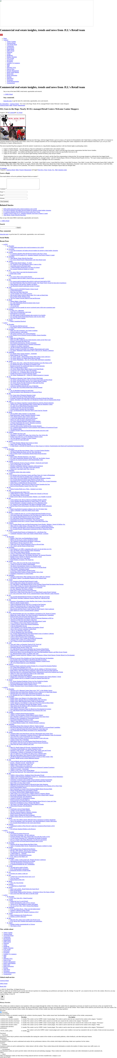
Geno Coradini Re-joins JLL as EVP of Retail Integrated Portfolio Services (30, 513)
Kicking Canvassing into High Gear (20, 341)
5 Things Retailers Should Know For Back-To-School (25, 267)
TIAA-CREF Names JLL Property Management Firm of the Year (28, 586)
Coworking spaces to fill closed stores (20, 266)
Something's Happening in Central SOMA (21, 573)
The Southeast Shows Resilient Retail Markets (22, 849)
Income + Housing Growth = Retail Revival (22, 763)
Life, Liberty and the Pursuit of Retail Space (22, 546)
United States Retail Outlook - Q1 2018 (21, 263)
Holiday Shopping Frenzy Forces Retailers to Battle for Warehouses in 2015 (30, 686)
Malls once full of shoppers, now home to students (23, 330)
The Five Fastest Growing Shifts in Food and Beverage (25, 298)
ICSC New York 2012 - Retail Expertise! (21, 898)
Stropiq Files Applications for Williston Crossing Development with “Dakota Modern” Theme (35, 676)
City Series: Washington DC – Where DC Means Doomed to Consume (29, 375)
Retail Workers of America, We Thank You (21, 559)
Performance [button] (3, 1038)
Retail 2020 (3, 986)
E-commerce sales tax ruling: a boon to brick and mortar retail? (27, 278)
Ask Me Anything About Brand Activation (21, 347)
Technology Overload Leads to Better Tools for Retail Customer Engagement (31, 779)
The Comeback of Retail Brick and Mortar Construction (25, 541)
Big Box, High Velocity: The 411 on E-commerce (23, 850)
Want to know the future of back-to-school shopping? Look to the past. (29, 738)
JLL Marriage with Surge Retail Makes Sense (22, 852)
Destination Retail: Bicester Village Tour (21, 647)
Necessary (5, 1012)
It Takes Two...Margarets (17, 310)
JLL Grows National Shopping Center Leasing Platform (25, 421)
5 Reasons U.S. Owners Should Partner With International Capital (28, 621)
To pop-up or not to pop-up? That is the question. (23, 370)
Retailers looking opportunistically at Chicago (22, 924)
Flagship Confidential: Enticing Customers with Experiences (26, 466)
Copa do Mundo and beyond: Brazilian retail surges (24, 761)
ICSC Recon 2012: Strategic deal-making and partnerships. (26, 921)
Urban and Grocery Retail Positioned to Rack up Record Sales (27, 544)
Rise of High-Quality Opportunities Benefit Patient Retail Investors (28, 453)
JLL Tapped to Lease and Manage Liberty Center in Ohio (25, 264)
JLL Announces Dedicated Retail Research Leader (24, 581)
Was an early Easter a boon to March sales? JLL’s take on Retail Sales (29, 295)
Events (49, 170)
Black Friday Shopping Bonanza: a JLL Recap (23, 456)
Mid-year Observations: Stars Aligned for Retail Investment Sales (27, 755)
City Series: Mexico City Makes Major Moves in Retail (25, 358)
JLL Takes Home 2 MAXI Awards (19, 495)
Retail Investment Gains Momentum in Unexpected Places (26, 392)
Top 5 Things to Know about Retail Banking (22, 641)
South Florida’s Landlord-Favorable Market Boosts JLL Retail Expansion (30, 650)
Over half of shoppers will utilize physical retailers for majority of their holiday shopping (27, 210)
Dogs (45, 170)
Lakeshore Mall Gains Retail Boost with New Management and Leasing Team (31, 733)
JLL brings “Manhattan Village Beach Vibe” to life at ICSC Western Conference (32, 350)
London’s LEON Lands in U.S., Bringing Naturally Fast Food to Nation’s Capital (25, 213)
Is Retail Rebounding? (16, 290)
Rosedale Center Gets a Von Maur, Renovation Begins (25, 467)
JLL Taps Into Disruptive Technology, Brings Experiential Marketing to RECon (31, 618)
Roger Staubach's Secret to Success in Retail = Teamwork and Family (29, 463)
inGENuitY (10, 60)
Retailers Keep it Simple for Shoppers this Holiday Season (26, 556)
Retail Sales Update (15, 273)
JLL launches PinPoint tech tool (18, 326)
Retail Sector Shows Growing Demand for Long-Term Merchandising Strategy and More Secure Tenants (38, 652)
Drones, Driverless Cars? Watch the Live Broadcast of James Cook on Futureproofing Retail (35, 399)
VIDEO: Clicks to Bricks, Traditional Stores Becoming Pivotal (27, 775)
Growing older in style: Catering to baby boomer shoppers (26, 426)
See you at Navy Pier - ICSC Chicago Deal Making (24, 906)
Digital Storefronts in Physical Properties (21, 813)
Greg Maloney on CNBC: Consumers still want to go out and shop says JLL (31, 549)
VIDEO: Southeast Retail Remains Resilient (22, 713)
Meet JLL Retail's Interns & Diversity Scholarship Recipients (26, 747)
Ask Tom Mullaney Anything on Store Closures (23, 438)
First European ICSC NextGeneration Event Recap (24, 646)
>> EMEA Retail (8, 94)
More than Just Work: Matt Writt (19, 292)
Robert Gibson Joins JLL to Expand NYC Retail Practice (25, 816)
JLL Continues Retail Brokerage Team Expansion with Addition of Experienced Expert (33, 427)
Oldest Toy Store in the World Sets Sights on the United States (27, 673)
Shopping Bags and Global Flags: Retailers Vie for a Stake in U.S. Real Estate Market (33, 692)
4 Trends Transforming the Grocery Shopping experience (25, 423)
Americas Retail (11, 43)
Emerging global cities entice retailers (20, 472)
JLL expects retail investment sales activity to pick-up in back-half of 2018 (30, 281)
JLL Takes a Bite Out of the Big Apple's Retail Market (25, 563)
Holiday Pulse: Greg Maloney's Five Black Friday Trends (25, 698)
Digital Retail (10, 49)
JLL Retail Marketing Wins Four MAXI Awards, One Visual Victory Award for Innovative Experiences (38, 283)
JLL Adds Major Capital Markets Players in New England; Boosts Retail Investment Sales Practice (37, 584)
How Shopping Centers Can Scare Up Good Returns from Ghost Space (29, 716)
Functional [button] (3, 1033)
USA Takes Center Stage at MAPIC (20, 552)
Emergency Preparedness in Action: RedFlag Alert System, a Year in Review (31, 601)
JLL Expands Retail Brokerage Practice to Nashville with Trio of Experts (30, 596)
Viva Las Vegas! (14, 878)
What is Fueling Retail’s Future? (19, 367)
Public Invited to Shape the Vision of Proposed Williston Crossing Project (30, 661)
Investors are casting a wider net (19, 873)
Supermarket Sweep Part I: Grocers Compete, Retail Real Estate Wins (29, 521)
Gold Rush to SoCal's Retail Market (20, 809)
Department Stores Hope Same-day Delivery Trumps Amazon (27, 726)
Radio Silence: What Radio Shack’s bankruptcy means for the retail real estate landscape (34, 670)
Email (2, 195)
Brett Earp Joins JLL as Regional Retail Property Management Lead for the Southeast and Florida (36, 672)
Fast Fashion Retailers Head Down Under (21, 719)
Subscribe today (7, 101)
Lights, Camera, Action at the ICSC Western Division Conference (28, 859)
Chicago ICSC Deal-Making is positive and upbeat (24, 904)
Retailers (9, 77)
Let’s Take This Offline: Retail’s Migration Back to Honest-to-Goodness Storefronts (33, 819)
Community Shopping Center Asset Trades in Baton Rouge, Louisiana (29, 533)
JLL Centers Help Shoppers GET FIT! (20, 667)
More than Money (15, 304)
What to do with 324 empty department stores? (22, 419)
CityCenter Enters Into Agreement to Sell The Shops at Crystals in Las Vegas (31, 515)
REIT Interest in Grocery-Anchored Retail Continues (24, 610)
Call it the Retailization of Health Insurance (22, 862)
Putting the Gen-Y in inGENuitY (19, 901)
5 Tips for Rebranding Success (18, 626)
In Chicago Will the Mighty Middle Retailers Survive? (24, 792)
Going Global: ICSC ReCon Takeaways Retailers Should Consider (28, 499)
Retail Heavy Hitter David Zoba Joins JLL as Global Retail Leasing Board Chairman (33, 592)
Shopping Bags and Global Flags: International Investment (26, 693)
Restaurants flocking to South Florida (20, 870)
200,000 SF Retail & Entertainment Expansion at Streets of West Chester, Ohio (31, 756)
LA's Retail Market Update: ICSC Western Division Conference (27, 723)
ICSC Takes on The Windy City (19, 856)
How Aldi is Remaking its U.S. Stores (20, 424)
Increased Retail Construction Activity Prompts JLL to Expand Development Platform (33, 666)
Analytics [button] (2, 1043)
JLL (53, 170)
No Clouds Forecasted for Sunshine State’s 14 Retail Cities (26, 476)
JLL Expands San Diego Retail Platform (21, 675)
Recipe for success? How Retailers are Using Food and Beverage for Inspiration (32, 658)
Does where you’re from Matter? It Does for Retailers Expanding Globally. (30, 478)
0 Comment (11, 112)
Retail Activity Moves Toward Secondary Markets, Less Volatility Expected (30, 496)
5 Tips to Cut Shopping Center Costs (20, 630)
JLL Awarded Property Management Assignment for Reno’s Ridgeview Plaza (31, 529)
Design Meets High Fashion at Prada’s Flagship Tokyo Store (26, 572)
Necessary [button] (3, 1010)
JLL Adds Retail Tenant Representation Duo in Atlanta (25, 518)
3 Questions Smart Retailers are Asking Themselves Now (25, 749)
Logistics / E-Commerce (13, 63)
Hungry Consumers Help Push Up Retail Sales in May (25, 607)
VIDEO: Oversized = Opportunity (19, 769)
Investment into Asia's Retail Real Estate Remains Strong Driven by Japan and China (33, 801)
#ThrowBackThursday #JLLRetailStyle (21, 796)
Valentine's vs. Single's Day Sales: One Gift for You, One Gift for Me (29, 435)
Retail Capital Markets (13, 72)
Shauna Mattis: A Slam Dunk (18, 301)
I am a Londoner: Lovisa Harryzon (19, 384)
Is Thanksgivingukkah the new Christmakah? (22, 864)
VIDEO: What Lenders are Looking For (21, 766)
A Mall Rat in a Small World (18, 886)
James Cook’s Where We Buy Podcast (20, 444)
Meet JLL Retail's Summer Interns (19, 603)
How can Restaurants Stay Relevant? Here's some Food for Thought (28, 410)
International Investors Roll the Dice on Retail (22, 861)
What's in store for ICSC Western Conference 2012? (24, 912)
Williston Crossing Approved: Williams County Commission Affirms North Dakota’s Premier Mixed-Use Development (42, 655)
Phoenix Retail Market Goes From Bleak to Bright (24, 790)
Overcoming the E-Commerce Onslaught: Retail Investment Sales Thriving (30, 781)
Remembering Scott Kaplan (17, 313)
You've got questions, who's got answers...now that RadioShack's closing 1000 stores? (33, 821)
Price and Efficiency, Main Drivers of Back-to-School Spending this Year (30, 484)
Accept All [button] (12, 994)
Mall (56, 170)
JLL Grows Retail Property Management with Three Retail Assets (28, 259)
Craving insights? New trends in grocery (21, 293)
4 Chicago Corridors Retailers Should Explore (22, 570)
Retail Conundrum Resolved (18, 321)
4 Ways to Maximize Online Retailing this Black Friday (25, 553)
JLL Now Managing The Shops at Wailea (21, 589)
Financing (9, 52)
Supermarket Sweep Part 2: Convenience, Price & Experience (27, 519)
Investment (10, 61)
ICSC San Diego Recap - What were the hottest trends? (25, 909)
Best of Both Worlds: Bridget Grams (20, 296)
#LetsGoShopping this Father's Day (20, 492)
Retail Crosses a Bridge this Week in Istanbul (22, 815)
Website (2, 198)
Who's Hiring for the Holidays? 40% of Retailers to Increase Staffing (28, 706)
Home (5, 38)
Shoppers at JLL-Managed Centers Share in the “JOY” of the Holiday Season (31, 690)
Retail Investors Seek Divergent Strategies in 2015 (23, 616)
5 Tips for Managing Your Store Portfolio (21, 632)
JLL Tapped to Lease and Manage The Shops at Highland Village (28, 504)
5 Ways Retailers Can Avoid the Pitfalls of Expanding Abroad (27, 627)
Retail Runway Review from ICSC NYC (21, 543)
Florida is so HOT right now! (18, 916)
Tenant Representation (13, 81)
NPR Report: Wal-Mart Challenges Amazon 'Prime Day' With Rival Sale (30, 598)
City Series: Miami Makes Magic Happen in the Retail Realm (26, 369)
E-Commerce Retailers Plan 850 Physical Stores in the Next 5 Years (21, 212)
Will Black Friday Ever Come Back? (20, 558)
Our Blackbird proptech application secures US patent (24, 286)
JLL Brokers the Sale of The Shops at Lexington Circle (25, 364)
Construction (10, 46)
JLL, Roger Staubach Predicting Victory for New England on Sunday (29, 681)
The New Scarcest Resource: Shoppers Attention (23, 812)
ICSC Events (10, 58)
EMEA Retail (10, 50)
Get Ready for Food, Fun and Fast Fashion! (22, 407)
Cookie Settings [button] (4, 994)
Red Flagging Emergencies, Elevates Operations (23, 343)
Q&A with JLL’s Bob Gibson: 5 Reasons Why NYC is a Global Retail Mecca (31, 526)
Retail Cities (10, 74)
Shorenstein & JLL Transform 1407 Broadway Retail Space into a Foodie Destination (33, 481)
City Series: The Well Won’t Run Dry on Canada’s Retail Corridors (28, 381)
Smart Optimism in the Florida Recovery (21, 915)
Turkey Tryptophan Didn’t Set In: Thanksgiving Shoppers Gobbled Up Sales (31, 846)
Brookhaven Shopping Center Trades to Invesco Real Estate (26, 378)
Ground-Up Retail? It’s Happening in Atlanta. (22, 798)
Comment (3, 189)
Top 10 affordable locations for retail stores (21, 390)
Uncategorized (11, 83)
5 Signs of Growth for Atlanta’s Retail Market (22, 564)
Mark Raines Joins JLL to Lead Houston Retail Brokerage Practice (28, 741)
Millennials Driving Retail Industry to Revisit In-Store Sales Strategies (29, 784)
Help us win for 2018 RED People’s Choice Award (24, 289)
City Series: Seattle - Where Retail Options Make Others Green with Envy (30, 356)
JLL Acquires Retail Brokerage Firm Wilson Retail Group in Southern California (32, 633)
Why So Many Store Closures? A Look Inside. (22, 413)
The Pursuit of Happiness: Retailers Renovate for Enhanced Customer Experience (32, 767)
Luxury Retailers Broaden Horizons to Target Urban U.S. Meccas (28, 501)
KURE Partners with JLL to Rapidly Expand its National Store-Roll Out (29, 678)
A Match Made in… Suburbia (18, 853)
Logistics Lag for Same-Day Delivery (20, 810)
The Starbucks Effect (16, 429)
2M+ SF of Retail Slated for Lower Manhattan (22, 663)
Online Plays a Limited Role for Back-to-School (23, 483)
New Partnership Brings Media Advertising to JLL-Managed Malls (28, 730)
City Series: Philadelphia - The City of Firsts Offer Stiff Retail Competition (30, 359)
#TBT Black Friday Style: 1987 (18, 707)
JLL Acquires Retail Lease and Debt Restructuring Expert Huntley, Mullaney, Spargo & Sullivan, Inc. (37, 524)
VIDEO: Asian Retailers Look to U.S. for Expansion (24, 721)
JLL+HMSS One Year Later (18, 433)
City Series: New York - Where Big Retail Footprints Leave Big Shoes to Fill (31, 363)
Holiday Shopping (12, 57)
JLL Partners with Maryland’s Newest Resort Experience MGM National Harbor (32, 527)
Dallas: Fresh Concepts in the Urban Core (21, 764)
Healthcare (10, 55)
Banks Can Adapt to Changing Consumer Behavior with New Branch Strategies (32, 403)
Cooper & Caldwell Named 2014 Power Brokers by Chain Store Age (29, 729)
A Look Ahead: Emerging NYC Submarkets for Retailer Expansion (28, 838)
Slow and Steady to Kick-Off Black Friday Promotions (25, 550)
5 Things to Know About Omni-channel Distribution (24, 624)
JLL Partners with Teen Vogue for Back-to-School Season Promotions (29, 743)
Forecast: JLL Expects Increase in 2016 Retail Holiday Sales (26, 459)
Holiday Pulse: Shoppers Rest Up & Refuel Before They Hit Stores (28, 699)
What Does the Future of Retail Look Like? (22, 744)
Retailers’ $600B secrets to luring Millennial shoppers (24, 758)
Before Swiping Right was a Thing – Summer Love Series (26, 489)
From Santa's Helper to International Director (22, 327)
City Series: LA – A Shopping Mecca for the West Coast (25, 372)
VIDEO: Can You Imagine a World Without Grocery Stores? (26, 715)
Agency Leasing (11, 41)
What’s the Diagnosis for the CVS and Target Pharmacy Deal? (27, 606)
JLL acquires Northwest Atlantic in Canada (22, 269)
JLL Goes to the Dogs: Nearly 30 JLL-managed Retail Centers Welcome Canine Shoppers (34, 593)
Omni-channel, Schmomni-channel (19, 569)
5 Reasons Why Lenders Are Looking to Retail (23, 639)
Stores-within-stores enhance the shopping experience (24, 583)
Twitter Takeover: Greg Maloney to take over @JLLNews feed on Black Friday (32, 703)
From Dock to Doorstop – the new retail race (22, 835)
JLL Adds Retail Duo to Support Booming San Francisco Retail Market (29, 649)
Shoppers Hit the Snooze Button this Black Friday (23, 844)
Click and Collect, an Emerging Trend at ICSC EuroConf (25, 644)
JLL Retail (19, 112)
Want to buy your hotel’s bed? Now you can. (22, 469)
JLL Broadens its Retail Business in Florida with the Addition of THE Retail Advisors (33, 669)
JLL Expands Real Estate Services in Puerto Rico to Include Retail (28, 567)
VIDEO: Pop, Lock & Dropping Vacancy (21, 778)
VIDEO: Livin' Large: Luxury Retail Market (22, 770)
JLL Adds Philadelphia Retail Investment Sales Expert (24, 303)
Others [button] (2, 1052)
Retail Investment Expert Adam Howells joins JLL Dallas (25, 683)
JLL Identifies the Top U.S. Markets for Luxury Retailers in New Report (29, 695)
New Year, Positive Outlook (17, 318)
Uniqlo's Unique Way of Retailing (19, 739)
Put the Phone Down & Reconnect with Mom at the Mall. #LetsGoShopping (31, 506)
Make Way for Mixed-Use (17, 338)
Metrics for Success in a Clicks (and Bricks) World (24, 539)
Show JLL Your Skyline (16, 882)
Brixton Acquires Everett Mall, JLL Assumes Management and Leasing (29, 349)
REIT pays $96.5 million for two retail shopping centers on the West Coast (30, 339)
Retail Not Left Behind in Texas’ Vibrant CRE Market (25, 802)
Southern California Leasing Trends (20, 910)
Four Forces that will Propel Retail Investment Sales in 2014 (26, 841)
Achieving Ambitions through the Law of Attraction (24, 386)
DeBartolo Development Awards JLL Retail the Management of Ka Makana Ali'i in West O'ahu (36, 786)
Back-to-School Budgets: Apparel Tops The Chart (23, 486)
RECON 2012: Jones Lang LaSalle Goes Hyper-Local (25, 919)
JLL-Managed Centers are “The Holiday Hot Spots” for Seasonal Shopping (30, 555)
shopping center (62, 170)
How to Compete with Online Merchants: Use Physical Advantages (28, 839)
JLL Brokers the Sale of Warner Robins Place (22, 396)
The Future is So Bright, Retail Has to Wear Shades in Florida (27, 804)
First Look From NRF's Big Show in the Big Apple (24, 893)
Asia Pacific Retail (12, 44)
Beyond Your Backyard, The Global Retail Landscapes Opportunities (29, 772)
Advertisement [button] (4, 1047)
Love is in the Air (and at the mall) (19, 439)
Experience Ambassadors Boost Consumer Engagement (25, 344)
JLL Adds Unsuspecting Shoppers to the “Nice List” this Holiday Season (30, 458)
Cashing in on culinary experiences (19, 346)
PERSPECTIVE (11, 67)
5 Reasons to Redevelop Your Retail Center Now (23, 619)
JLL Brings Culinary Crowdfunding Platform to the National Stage (28, 578)
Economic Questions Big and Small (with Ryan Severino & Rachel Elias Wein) (31, 398)
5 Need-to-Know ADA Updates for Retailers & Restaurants (26, 638)
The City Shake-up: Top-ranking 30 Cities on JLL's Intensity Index (28, 753)
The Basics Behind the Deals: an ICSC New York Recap (25, 452)
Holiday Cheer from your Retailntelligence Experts (24, 538)
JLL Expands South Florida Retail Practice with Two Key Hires (27, 316)
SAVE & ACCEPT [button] (5, 1057)
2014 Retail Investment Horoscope (19, 833)
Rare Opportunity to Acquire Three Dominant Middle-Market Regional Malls (31, 789)
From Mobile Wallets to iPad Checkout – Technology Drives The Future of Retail (32, 892)
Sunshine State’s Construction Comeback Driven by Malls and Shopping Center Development (35, 735)
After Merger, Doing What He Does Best (14, 215)
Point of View (10, 69)
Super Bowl (10, 78)
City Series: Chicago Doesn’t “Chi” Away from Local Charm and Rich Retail (31, 379)
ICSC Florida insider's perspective (19, 869)
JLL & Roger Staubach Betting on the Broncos (23, 829)
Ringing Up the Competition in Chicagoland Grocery (24, 718)
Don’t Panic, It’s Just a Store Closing (20, 783)
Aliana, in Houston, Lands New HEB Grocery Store (24, 510)
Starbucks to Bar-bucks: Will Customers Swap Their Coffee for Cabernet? (30, 576)
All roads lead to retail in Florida (19, 867)
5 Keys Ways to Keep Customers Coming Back (23, 629)
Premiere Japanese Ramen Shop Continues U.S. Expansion (26, 587)
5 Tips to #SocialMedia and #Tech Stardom (22, 635)
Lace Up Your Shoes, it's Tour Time (20, 464)
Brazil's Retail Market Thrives (18, 787)
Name (2, 192)
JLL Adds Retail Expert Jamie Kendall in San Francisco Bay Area (28, 710)
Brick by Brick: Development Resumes (21, 855)
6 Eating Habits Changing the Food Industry (22, 409)
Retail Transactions (12, 75)
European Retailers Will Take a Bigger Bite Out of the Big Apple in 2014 (30, 836)
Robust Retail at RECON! (17, 879)
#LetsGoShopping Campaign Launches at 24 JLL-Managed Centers (28, 503)
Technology (10, 80)
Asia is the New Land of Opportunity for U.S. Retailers (25, 736)
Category (5, 40)
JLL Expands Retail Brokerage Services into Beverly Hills (26, 516)
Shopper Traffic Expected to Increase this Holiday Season (25, 704)
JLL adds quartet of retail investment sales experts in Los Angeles (27, 315)
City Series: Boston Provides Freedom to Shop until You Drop (27, 383)
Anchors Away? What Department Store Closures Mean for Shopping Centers (31, 404)
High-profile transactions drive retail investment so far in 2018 (20, 209)
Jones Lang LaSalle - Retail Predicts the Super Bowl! (24, 889)
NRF (8, 66)
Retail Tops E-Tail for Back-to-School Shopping (23, 590)
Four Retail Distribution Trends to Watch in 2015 (23, 684)
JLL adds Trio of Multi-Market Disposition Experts (24, 406)
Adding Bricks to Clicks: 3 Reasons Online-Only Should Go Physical (29, 493)
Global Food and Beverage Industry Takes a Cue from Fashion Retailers (29, 450)
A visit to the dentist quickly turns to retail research (24, 418)
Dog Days (41, 170)
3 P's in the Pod (14, 306)
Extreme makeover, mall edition (18, 332)
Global (9, 54)
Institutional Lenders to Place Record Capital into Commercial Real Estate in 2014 (32, 826)
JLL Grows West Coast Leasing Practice (21, 276)
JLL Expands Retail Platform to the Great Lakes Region (25, 822)
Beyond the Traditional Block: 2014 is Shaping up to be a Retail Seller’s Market (31, 795)
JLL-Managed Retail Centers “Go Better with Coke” (24, 653)
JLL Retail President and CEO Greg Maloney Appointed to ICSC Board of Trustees (33, 613)
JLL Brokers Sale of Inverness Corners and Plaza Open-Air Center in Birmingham (32, 475)
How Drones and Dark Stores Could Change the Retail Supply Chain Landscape (32, 609)
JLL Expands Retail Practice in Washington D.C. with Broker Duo (28, 532)
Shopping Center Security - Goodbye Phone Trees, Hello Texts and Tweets (30, 750)
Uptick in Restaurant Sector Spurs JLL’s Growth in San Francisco (28, 604)
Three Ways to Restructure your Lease (20, 312)
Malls (8, 64)
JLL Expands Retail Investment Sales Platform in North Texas (27, 479)
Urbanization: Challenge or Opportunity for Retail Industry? (26, 752)
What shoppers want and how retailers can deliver (23, 284)
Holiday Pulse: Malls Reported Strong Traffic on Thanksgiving (27, 701)
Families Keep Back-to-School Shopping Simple (23, 373)
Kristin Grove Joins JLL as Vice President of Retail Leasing (26, 436)
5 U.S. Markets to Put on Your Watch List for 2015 (24, 623)
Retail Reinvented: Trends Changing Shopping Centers (25, 415)
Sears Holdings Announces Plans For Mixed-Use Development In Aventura (30, 709)
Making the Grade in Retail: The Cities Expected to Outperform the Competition (32, 615)
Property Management (13, 70)
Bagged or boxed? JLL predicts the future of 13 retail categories (27, 366)
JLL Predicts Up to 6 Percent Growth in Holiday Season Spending (28, 335)
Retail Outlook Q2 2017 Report (18, 355)
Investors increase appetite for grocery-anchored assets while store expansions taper (32, 307)
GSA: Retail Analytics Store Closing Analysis (22, 416)
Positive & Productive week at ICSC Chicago (22, 902)
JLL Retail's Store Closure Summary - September (23, 353)
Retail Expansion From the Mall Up (20, 799)
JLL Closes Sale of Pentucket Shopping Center (23, 395)
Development (10, 47)
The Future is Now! (15, 926)
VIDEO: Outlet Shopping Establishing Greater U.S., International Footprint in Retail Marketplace (36, 776)
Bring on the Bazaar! (16, 890)
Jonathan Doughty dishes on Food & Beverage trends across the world (29, 430)
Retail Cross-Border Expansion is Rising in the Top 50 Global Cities (28, 509)
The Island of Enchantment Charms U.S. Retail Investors (25, 566)
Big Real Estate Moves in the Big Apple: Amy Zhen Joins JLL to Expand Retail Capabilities (35, 727)
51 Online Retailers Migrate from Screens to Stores (24, 443)
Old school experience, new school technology (23, 333)
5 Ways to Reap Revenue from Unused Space (22, 636)
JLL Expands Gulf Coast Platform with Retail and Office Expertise (28, 659)
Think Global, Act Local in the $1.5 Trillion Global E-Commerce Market (30, 793)
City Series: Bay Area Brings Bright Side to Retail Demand (26, 387)
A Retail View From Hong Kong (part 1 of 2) (22, 876)
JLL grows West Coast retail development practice (23, 272)
